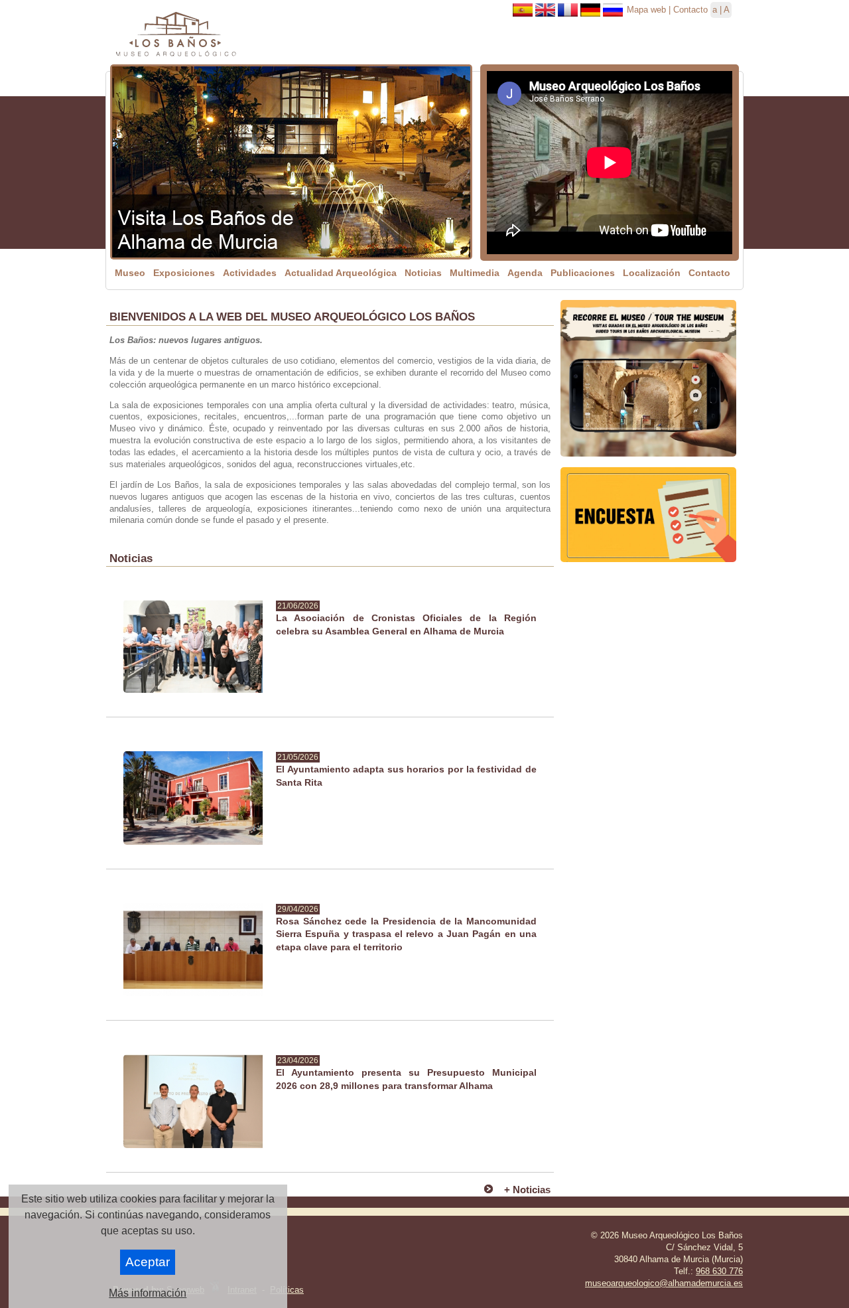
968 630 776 (719, 1271)
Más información (147, 1293)
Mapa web (646, 10)
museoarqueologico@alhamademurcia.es (664, 1283)
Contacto (690, 10)
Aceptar (147, 1262)
